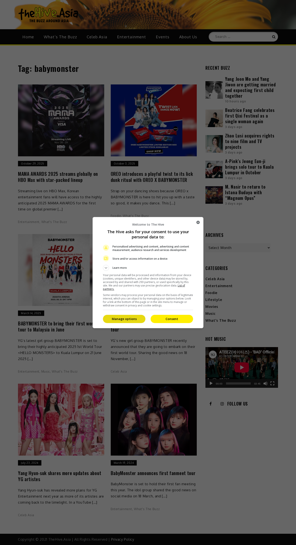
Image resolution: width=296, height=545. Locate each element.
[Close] (198, 222)
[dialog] (148, 272)
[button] (148, 268)
